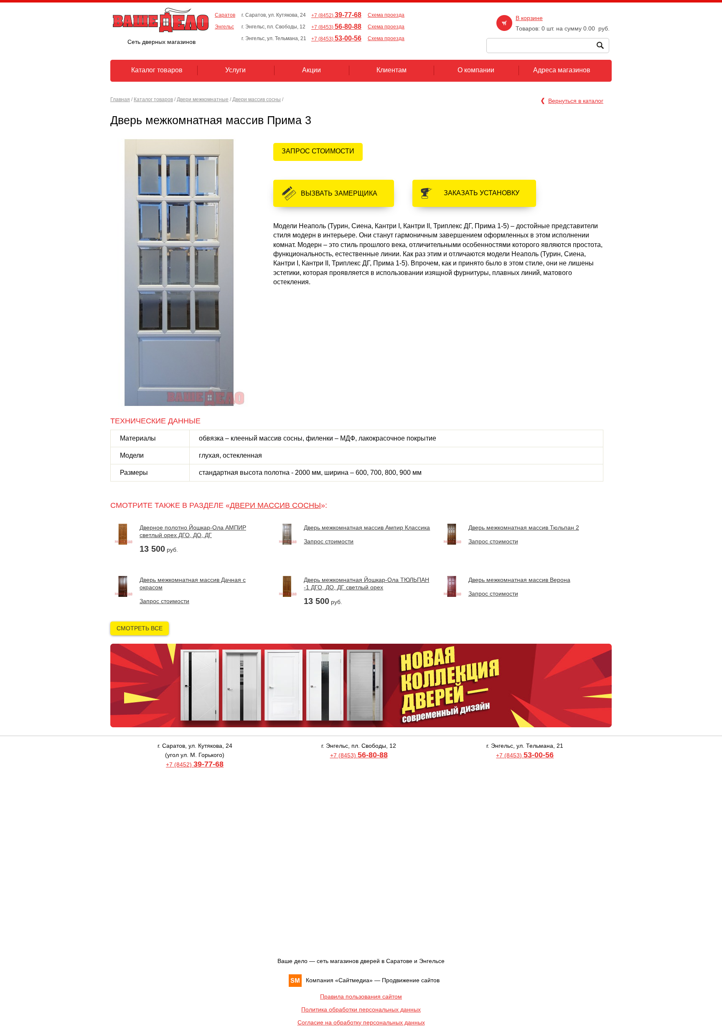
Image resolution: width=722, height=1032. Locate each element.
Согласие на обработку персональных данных (361, 1022)
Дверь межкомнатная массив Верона (519, 579)
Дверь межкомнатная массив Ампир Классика (367, 527)
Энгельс (224, 27)
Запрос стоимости (318, 151)
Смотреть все (140, 628)
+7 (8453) (336, 27)
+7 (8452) (336, 15)
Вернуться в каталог (575, 100)
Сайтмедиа (353, 980)
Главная (120, 99)
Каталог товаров (153, 99)
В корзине (529, 18)
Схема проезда (386, 15)
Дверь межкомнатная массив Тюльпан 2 (523, 527)
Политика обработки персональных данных (361, 1009)
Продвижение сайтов (411, 980)
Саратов (225, 15)
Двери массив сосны (256, 99)
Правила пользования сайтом (361, 996)
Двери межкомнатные (203, 99)
